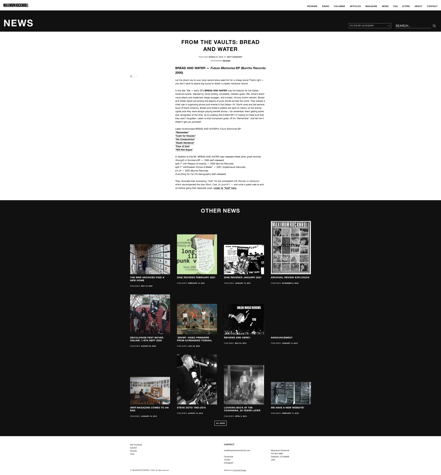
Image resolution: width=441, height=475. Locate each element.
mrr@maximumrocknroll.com (237, 450)
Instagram (228, 463)
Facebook (228, 456)
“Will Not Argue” (184, 149)
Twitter (227, 459)
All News (220, 423)
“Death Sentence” (185, 142)
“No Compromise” (185, 139)
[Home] (15, 6)
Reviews (226, 61)
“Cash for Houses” (185, 135)
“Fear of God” (182, 146)
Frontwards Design (239, 470)
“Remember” (182, 132)
